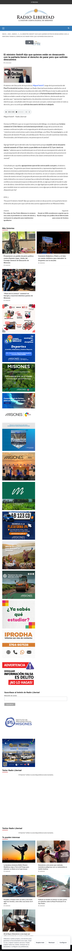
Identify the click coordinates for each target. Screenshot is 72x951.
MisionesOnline (58, 203)
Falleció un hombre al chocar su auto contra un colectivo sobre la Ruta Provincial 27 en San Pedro (52, 901)
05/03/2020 (8, 63)
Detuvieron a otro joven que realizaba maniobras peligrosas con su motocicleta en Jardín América (52, 867)
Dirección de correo (10, 695)
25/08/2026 (42, 263)
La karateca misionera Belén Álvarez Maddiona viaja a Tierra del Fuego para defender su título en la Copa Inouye (16, 867)
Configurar (63, 942)
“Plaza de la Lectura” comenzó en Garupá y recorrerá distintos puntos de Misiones (18, 296)
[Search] (68, 28)
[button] (4, 28)
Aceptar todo (40, 942)
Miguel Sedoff (38, 85)
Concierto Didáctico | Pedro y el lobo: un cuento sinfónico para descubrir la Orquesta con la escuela (52, 258)
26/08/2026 (7, 265)
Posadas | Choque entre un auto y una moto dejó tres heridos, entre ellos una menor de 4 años (18, 901)
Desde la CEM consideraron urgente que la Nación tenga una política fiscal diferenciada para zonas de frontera (52, 214)
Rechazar (52, 942)
